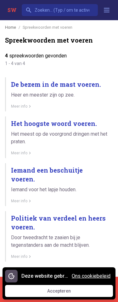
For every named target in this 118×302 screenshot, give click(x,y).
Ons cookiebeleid (91, 276)
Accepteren (64, 292)
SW (12, 10)
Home (10, 27)
